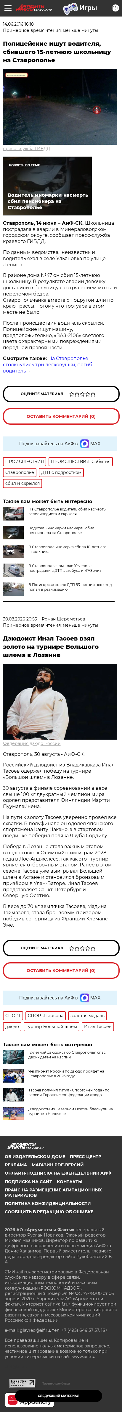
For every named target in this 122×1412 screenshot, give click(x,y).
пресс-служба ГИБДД (26, 148)
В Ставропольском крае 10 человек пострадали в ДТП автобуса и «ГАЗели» (64, 568)
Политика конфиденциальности (48, 1203)
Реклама (16, 1165)
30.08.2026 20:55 (20, 619)
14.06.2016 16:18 (18, 24)
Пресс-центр (85, 1156)
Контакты (69, 1181)
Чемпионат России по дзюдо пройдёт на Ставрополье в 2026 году (66, 1073)
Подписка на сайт (28, 1181)
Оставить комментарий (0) (61, 416)
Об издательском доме (35, 1156)
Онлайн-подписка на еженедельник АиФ (58, 1173)
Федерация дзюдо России (32, 743)
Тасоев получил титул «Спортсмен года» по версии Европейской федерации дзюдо (69, 1092)
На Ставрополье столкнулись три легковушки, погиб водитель (47, 365)
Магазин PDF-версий (58, 1165)
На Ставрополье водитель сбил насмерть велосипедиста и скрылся (67, 511)
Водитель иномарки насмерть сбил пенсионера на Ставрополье (61, 530)
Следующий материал (58, 1396)
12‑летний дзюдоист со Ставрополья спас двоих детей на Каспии (67, 1054)
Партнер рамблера (56, 1383)
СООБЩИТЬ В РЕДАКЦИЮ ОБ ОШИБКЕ (49, 1211)
